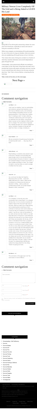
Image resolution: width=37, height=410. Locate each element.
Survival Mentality (7, 367)
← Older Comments (7, 102)
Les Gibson (11, 105)
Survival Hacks (7, 360)
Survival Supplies (7, 373)
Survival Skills (6, 371)
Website (24, 295)
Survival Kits (6, 364)
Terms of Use (23, 403)
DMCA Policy (30, 401)
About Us (8, 401)
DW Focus (18, 1)
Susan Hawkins (12, 136)
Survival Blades (7, 345)
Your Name (25, 286)
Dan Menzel (11, 253)
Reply (31, 130)
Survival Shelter (7, 369)
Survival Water (6, 377)
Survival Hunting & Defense (10, 362)
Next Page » (18, 80)
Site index (18, 390)
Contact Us (14, 401)
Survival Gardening (7, 358)
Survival (5, 343)
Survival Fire (6, 350)
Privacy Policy (16, 403)
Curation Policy (22, 401)
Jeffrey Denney (12, 151)
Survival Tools (6, 375)
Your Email (25, 290)
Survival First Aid (7, 352)
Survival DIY (6, 347)
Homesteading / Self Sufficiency (11, 15)
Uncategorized (6, 379)
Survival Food (6, 356)
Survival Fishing (7, 354)
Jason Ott (11, 174)
